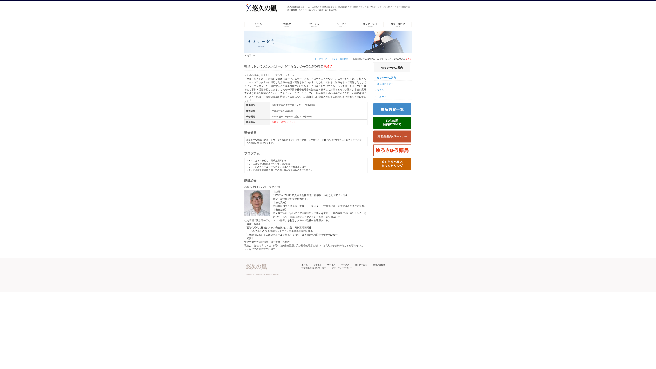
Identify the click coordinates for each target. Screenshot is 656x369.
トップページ (321, 59)
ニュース (381, 96)
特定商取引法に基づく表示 (314, 268)
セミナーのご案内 (340, 59)
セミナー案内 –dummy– (370, 24)
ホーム (258, 24)
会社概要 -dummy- (286, 24)
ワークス (342, 24)
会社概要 (317, 265)
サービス (331, 265)
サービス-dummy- (314, 24)
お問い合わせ (379, 265)
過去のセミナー (385, 84)
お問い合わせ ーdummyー (398, 24)
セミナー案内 (361, 265)
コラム (380, 90)
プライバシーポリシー (342, 268)
